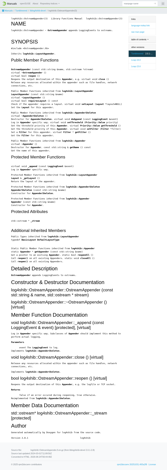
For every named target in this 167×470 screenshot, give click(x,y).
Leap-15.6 (136, 66)
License (152, 464)
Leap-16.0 (136, 60)
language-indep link (140, 25)
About (35, 3)
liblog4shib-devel (38, 11)
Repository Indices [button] (49, 3)
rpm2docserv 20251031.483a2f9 (132, 464)
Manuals (8, 11)
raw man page (137, 32)
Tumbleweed (21, 11)
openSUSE (25, 3)
